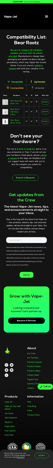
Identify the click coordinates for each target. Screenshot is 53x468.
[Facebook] (6, 370)
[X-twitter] (6, 375)
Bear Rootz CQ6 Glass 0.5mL (14, 112)
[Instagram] (6, 365)
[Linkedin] (11, 370)
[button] (46, 16)
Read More (20, 457)
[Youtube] (11, 365)
